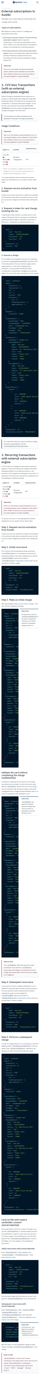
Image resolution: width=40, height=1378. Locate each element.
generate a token (23, 561)
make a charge (29, 604)
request (3, 217)
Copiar (35, 226)
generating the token (8, 1257)
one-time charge (32, 273)
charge (34, 786)
